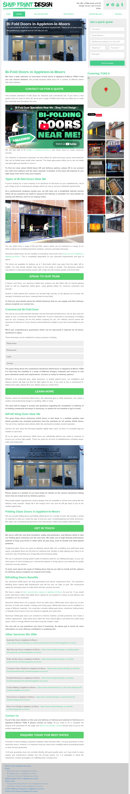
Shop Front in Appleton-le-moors (18, 766)
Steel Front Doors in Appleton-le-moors (22, 776)
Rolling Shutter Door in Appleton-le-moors (21, 779)
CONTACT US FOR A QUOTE (44, 88)
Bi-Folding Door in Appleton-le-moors (22, 773)
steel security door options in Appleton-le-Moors (42, 592)
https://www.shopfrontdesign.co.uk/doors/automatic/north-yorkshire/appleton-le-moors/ (41, 643)
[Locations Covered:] (4, 2)
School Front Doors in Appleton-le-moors (21, 791)
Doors (19, 14)
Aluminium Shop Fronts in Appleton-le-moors (25, 786)
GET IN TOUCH (44, 528)
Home (8, 14)
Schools (118, 14)
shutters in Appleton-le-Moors (38, 150)
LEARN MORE (44, 391)
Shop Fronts (68, 14)
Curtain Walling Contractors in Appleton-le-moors (24, 789)
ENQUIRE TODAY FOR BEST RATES (44, 735)
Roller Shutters (41, 14)
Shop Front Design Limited (51, 726)
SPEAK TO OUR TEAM (44, 276)
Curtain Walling (95, 14)
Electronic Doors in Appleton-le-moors (22, 771)
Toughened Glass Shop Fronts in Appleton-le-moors (27, 784)
